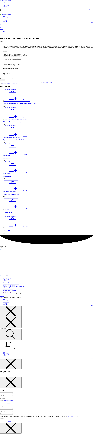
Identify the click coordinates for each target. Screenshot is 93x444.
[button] (15, 99)
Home (1, 29)
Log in (2, 400)
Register (8, 403)
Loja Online (2, 31)
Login (9, 421)
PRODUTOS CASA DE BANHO (9, 83)
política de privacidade (72, 416)
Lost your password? (8, 400)
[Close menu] (11, 311)
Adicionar (2, 79)
